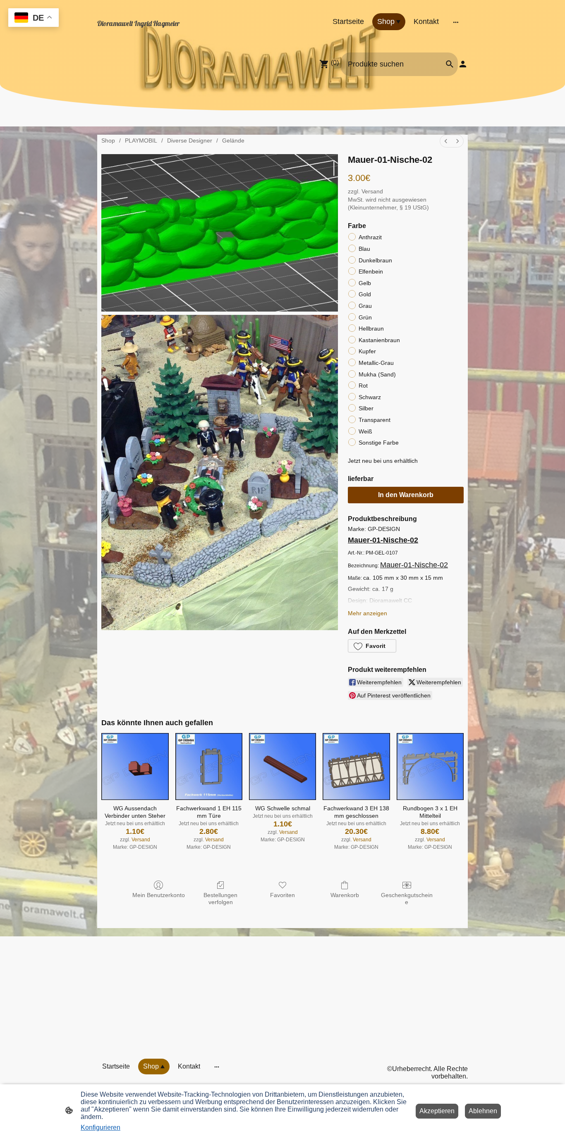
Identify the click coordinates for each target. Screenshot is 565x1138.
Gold (365, 294)
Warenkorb (344, 895)
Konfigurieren (100, 1127)
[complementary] (33, 18)
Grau (365, 305)
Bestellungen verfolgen (220, 898)
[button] (372, 645)
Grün (365, 317)
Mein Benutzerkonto (158, 895)
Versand (372, 191)
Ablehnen (483, 1110)
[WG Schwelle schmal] (282, 766)
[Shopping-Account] (463, 64)
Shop (108, 140)
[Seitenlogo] (154, 32)
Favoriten (282, 895)
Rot (363, 385)
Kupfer (367, 351)
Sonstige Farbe (379, 442)
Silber (366, 408)
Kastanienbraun (379, 340)
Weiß (365, 431)
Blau (364, 248)
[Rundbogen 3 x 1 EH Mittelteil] (430, 766)
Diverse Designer (189, 140)
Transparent (374, 420)
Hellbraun (371, 328)
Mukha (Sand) (377, 374)
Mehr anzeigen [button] (367, 613)
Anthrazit (370, 237)
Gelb (365, 283)
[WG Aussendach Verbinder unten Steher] (134, 766)
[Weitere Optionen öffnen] (455, 21)
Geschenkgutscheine (407, 898)
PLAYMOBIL (141, 140)
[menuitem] (446, 141)
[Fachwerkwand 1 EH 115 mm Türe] (208, 766)
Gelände (233, 140)
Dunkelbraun (375, 260)
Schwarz (370, 397)
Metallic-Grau (376, 362)
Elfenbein (371, 271)
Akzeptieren (437, 1110)
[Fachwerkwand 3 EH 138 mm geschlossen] (356, 766)
